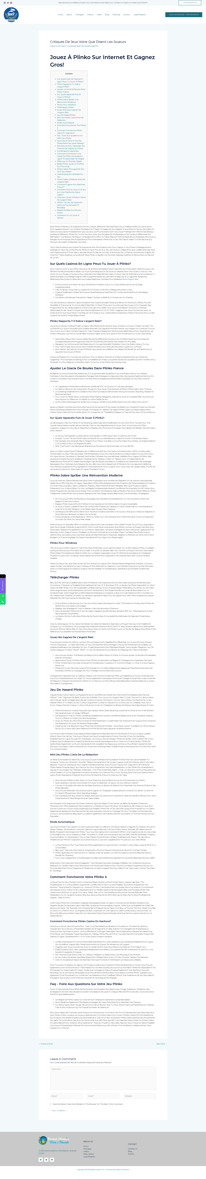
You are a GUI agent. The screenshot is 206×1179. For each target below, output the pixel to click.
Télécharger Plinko (65, 107)
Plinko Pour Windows (66, 105)
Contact (126, 15)
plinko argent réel (130, 279)
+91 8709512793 (190, 2)
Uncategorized (73, 46)
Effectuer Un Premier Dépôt (69, 161)
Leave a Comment (58, 46)
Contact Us (132, 1149)
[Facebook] (5, 3)
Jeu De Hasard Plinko (66, 115)
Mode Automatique (65, 123)
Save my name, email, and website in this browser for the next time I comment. (88, 1104)
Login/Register (140, 15)
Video (99, 15)
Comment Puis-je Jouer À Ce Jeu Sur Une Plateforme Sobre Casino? (71, 192)
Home (60, 15)
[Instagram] (11, 3)
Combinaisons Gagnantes (68, 151)
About (69, 15)
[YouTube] (8, 3)
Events (131, 1154)
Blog (107, 15)
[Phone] (3, 602)
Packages (80, 15)
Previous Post (46, 1044)
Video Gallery (88, 1154)
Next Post (162, 1044)
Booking (116, 15)
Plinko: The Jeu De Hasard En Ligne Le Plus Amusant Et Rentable (70, 205)
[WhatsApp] (3, 596)
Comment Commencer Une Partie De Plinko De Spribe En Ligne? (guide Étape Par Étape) (70, 156)
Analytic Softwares (122, 1170)
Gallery (90, 15)
